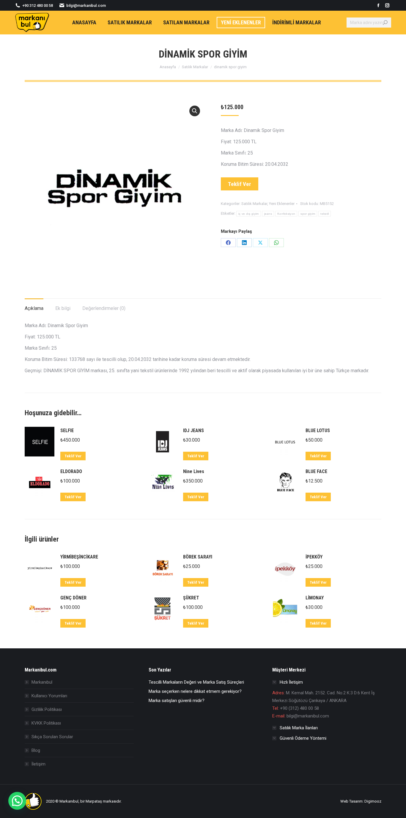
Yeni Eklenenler (282, 203)
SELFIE (67, 430)
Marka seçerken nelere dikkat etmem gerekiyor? (195, 691)
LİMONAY (315, 598)
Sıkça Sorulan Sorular (52, 736)
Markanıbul (42, 682)
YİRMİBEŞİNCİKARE (79, 557)
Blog (36, 750)
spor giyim (307, 213)
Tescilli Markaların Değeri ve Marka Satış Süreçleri (196, 682)
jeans (268, 213)
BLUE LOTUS (318, 430)
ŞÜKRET (191, 598)
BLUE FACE (316, 471)
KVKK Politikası (46, 723)
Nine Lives (193, 471)
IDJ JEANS (193, 430)
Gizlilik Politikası (47, 709)
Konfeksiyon (286, 213)
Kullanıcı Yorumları (49, 695)
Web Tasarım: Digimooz (360, 801)
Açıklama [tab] (34, 308)
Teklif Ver (239, 184)
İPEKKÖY (314, 557)
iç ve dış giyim (248, 213)
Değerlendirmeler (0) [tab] (103, 308)
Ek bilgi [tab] (62, 308)
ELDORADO (71, 471)
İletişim (38, 764)
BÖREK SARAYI (197, 557)
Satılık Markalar (254, 203)
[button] (194, 111)
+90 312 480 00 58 (37, 5)
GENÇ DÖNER (73, 598)
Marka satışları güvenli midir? (176, 700)
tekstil (324, 213)
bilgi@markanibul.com (86, 5)
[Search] (385, 22)
